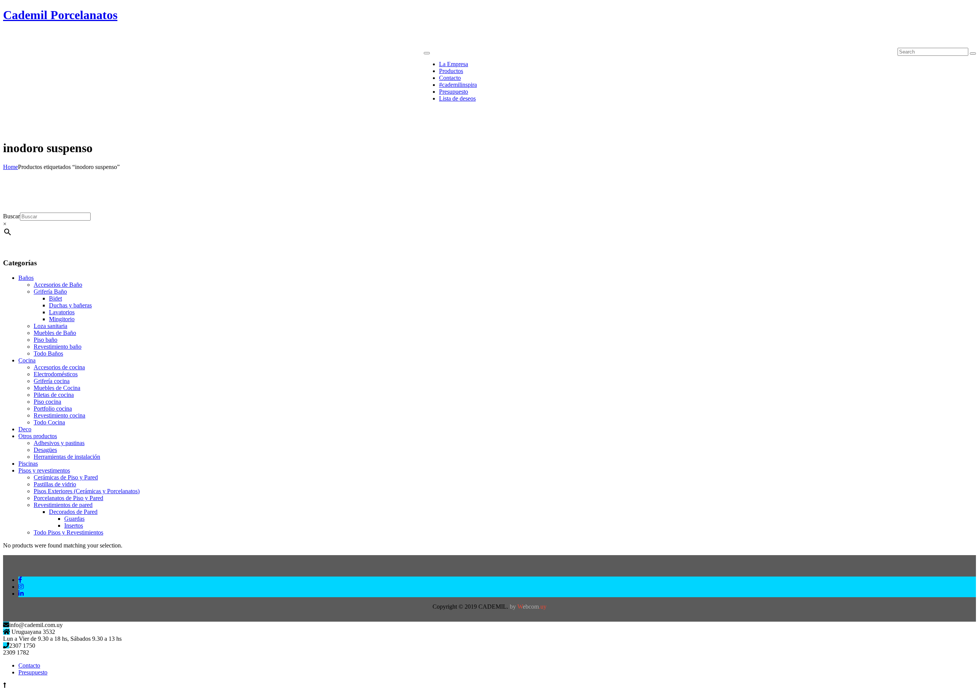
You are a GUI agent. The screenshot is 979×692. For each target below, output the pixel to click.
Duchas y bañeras (70, 305)
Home (10, 167)
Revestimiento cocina (59, 415)
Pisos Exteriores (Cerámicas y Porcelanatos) (87, 491)
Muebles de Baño (55, 333)
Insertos (73, 525)
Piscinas (28, 463)
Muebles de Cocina (57, 388)
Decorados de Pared (73, 511)
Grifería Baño (50, 291)
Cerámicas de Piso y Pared (66, 477)
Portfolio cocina (53, 408)
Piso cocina (47, 401)
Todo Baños (48, 353)
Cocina (27, 360)
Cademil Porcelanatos (60, 15)
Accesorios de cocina (59, 367)
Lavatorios (62, 312)
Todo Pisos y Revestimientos (68, 532)
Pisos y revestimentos (44, 470)
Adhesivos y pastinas (59, 443)
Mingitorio (62, 319)
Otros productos (37, 436)
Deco (24, 429)
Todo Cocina (49, 422)
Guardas (74, 518)
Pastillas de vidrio (55, 484)
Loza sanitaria (50, 326)
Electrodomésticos (56, 374)
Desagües (45, 450)
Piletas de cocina (54, 394)
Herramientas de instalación (67, 456)
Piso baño (45, 339)
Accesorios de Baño (58, 284)
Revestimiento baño (57, 346)
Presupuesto (32, 672)
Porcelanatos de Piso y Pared (68, 498)
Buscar (11, 216)
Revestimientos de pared (63, 505)
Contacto (29, 665)
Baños (26, 278)
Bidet (55, 298)
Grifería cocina (52, 381)
